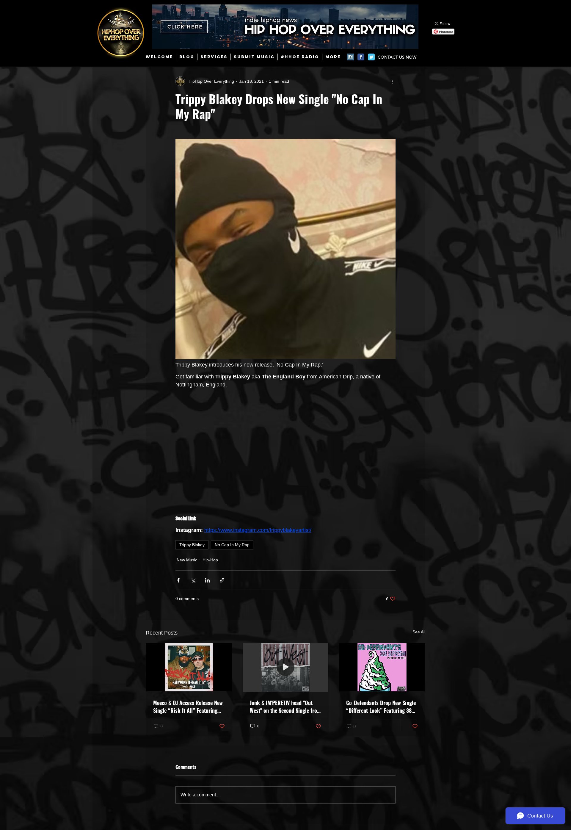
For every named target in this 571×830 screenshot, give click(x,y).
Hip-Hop (210, 559)
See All (418, 631)
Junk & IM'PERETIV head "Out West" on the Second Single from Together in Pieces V (285, 706)
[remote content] (285, 448)
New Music (187, 559)
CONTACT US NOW (397, 57)
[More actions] (392, 81)
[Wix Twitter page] (371, 57)
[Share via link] (222, 580)
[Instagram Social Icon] (350, 57)
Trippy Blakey (192, 544)
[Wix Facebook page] (360, 57)
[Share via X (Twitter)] (193, 580)
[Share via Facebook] (178, 580)
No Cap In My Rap (232, 544)
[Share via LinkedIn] (207, 580)
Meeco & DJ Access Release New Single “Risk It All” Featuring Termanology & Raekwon (188, 706)
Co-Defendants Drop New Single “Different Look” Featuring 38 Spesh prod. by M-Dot (381, 706)
